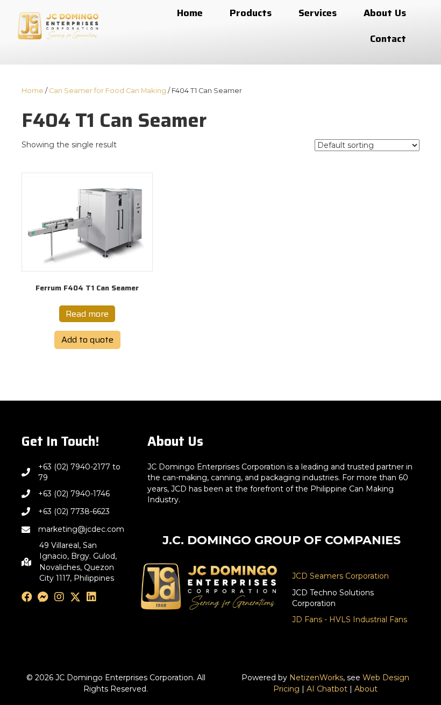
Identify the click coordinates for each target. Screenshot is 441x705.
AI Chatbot (327, 689)
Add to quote (87, 339)
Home (33, 91)
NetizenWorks (316, 677)
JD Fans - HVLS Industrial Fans (349, 619)
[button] (27, 597)
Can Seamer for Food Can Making (107, 91)
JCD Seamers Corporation (340, 576)
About (366, 689)
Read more (87, 314)
